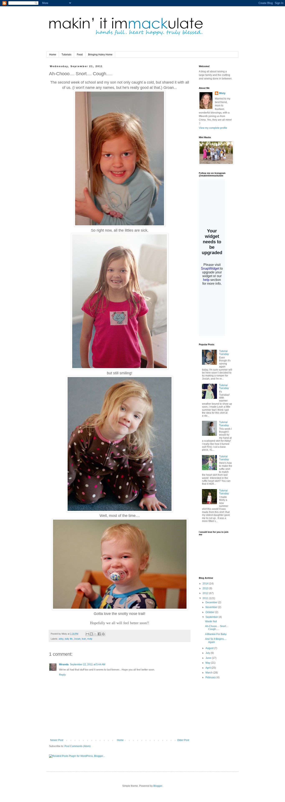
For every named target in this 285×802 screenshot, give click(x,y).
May (208, 662)
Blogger (157, 785)
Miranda (64, 664)
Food (80, 54)
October (210, 612)
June (209, 658)
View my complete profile (213, 127)
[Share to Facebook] (99, 634)
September (212, 617)
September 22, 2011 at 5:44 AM (87, 664)
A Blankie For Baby (216, 634)
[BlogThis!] (91, 634)
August (210, 648)
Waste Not (211, 621)
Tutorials (66, 54)
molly (89, 639)
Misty (222, 93)
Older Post (183, 740)
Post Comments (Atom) (77, 746)
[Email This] (87, 634)
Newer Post (56, 740)
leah (84, 639)
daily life (69, 639)
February (211, 677)
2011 (206, 598)
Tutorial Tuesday (224, 353)
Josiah (77, 639)
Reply (62, 674)
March (209, 672)
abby (61, 639)
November (212, 607)
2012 (206, 593)
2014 (206, 583)
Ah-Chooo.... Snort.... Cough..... (216, 628)
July (208, 653)
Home (52, 54)
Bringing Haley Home (100, 54)
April (208, 667)
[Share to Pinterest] (103, 634)
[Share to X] (95, 634)
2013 (206, 588)
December (212, 602)
